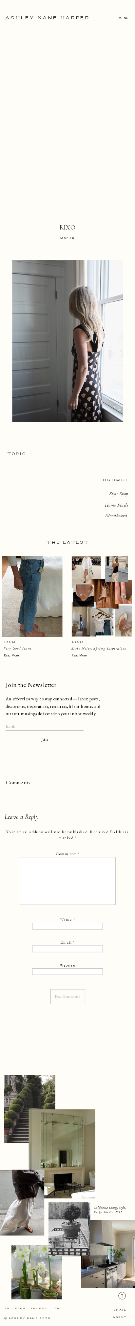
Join (44, 739)
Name (67, 919)
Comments (18, 782)
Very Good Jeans (17, 648)
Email (67, 942)
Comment (67, 854)
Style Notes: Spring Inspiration (99, 648)
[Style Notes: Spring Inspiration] (102, 596)
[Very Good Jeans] (32, 596)
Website (67, 965)
